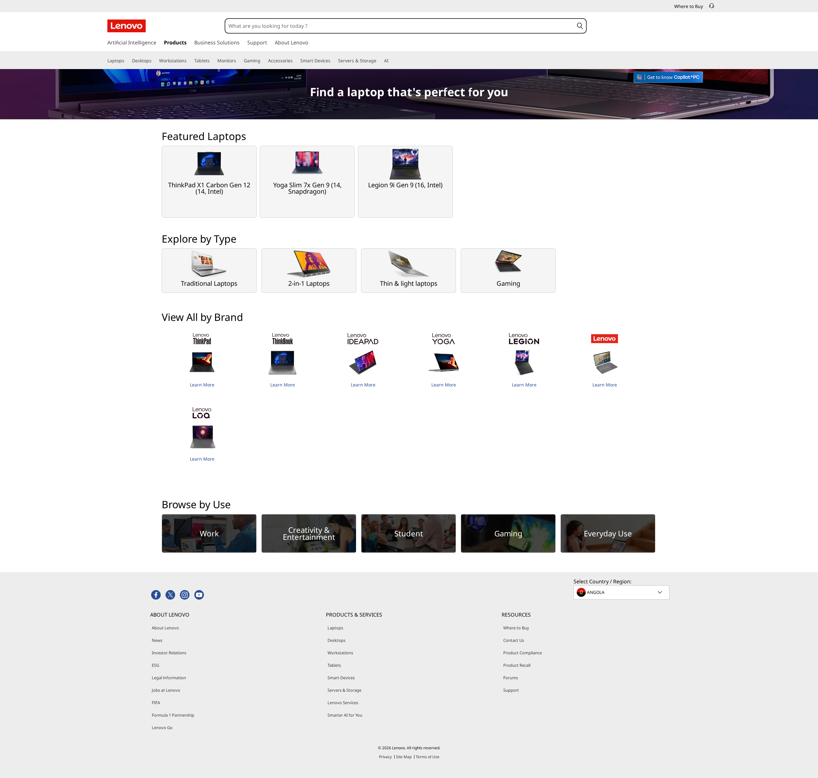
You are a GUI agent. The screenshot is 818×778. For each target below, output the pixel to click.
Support (511, 690)
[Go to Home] (126, 25)
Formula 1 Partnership (173, 715)
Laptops (335, 628)
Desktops (336, 640)
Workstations (340, 653)
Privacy (385, 756)
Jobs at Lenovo (166, 690)
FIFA (156, 702)
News (157, 640)
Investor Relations (169, 653)
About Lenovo (165, 628)
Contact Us (513, 640)
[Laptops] (127, 61)
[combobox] (399, 25)
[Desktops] (154, 61)
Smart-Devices (341, 678)
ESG (155, 665)
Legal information (169, 678)
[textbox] (622, 592)
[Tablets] (212, 61)
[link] (711, 7)
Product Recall (516, 665)
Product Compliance (522, 653)
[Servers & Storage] (379, 61)
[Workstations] (189, 61)
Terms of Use (427, 756)
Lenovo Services (343, 702)
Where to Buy (516, 628)
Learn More (202, 385)
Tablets (334, 665)
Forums (510, 678)
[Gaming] (263, 61)
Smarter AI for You (345, 715)
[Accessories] (295, 61)
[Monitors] (239, 61)
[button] (580, 26)
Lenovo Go (162, 727)
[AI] (391, 61)
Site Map (404, 756)
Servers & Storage (344, 690)
